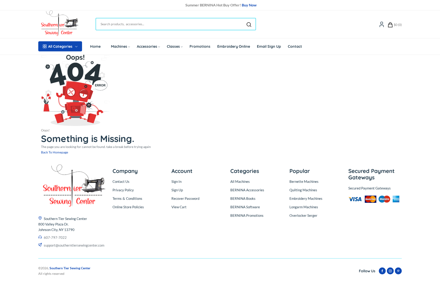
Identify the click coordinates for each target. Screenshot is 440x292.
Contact (295, 46)
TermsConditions (127, 198)
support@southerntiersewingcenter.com (74, 245)
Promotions (200, 46)
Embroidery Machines (305, 198)
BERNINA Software (245, 207)
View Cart (179, 207)
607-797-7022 (55, 237)
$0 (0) (398, 25)
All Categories (60, 46)
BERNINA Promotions (247, 215)
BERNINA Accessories (247, 190)
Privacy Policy (123, 190)
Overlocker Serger (303, 215)
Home (95, 46)
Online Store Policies (128, 207)
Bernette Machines (304, 181)
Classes (173, 46)
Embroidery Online (233, 46)
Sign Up (177, 190)
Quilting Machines (303, 190)
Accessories (147, 46)
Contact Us (121, 181)
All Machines (240, 181)
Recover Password (185, 198)
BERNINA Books (243, 198)
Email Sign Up (269, 46)
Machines (119, 46)
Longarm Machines (303, 207)
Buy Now (248, 5)
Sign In (176, 181)
